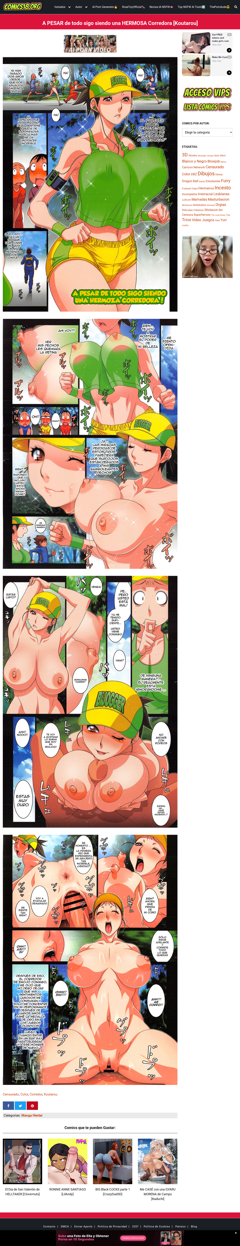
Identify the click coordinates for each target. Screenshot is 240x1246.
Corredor (36, 1094)
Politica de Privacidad (112, 1226)
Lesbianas (221, 194)
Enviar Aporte (83, 1226)
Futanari (186, 188)
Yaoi (217, 220)
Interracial (205, 194)
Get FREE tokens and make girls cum (220, 37)
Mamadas (199, 199)
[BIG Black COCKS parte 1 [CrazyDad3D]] (112, 1182)
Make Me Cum (219, 57)
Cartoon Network (193, 167)
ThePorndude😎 (220, 7)
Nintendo (211, 205)
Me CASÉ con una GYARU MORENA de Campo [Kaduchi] (158, 1194)
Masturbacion (218, 199)
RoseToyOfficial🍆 (133, 7)
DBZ (194, 174)
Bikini (223, 155)
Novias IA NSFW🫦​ (161, 7)
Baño (217, 155)
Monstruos (187, 205)
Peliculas (187, 210)
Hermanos (206, 188)
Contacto (49, 1226)
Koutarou (50, 1094)
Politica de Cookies (157, 1226)
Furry (225, 180)
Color (24, 1094)
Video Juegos (203, 220)
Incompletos (189, 194)
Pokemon (198, 210)
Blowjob (213, 161)
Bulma (223, 162)
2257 (135, 1226)
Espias (202, 181)
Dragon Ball (190, 181)
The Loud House (218, 215)
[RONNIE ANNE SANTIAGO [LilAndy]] (67, 1182)
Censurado (11, 1094)
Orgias (221, 205)
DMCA (65, 1226)
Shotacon (211, 210)
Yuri (223, 220)
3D (185, 154)
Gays (195, 188)
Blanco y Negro (194, 161)
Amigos (210, 156)
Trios (186, 219)
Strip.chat (216, 45)
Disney (219, 174)
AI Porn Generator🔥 (105, 7)
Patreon (180, 1226)
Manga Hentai (31, 1115)
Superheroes (202, 214)
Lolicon (186, 199)
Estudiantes (213, 181)
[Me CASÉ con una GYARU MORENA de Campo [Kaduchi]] (157, 1182)
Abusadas (202, 156)
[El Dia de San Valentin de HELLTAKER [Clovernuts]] (22, 1182)
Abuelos (192, 155)
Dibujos (206, 174)
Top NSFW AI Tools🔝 (191, 7)
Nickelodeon (199, 205)
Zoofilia (185, 225)
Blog (194, 1226)
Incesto (223, 188)
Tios (228, 215)
